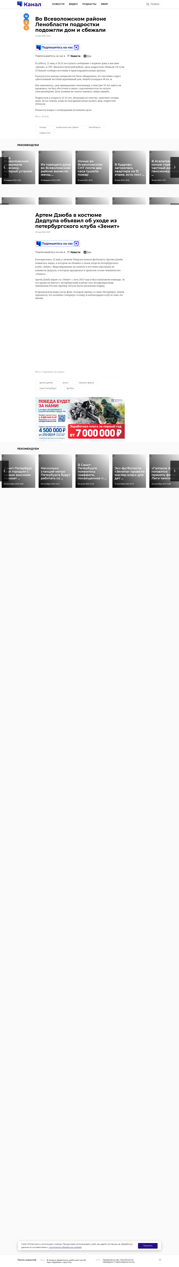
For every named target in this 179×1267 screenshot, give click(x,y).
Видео (73, 4)
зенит (66, 382)
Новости (58, 4)
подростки (44, 133)
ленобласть (95, 127)
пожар (42, 127)
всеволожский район (67, 127)
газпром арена (86, 382)
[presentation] (4, 167)
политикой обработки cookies (65, 1247)
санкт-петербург (48, 388)
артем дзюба (46, 382)
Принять (147, 1245)
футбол (70, 388)
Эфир (104, 4)
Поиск (155, 4)
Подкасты (89, 4)
